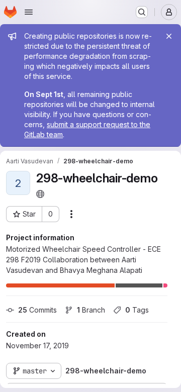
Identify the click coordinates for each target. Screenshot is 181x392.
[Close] (169, 36)
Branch (91, 310)
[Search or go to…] (142, 12)
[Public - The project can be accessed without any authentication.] (40, 194)
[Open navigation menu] (29, 12)
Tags (137, 310)
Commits (37, 310)
